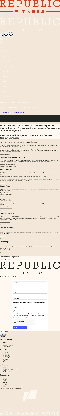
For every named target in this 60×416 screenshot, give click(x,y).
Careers (4, 343)
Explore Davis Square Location (7, 164)
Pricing (1, 16)
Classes (6, 33)
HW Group (3, 334)
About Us (5, 342)
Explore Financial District (6, 194)
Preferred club (17, 298)
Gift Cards (5, 359)
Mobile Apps (6, 352)
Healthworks (6, 368)
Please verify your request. (20, 317)
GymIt (4, 370)
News (1, 38)
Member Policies (7, 355)
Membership (6, 379)
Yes (16, 307)
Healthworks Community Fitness (10, 369)
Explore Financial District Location (8, 166)
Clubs (2, 34)
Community (3, 336)
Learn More (5, 120)
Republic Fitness (4, 331)
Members (3, 333)
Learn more (2, 183)
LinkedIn (5, 384)
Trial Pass (5, 378)
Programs (11, 32)
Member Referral (7, 356)
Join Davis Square (6, 112)
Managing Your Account (8, 357)
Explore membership (5, 154)
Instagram (5, 382)
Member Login (3, 13)
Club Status (5, 360)
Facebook (5, 383)
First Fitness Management (9, 371)
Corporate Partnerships (8, 345)
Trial (1, 15)
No (15, 306)
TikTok (4, 386)
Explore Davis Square (5, 192)
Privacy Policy (6, 346)
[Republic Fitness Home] (30, 12)
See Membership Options (20, 327)
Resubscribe (6, 361)
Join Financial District (19, 112)
